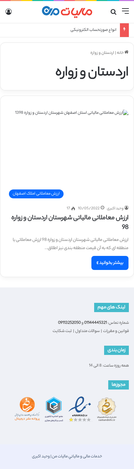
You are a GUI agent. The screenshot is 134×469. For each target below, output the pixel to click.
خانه (120, 53)
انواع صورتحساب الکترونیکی (93, 30)
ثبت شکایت (62, 331)
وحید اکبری (115, 209)
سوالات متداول (87, 331)
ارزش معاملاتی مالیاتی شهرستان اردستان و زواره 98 (70, 223)
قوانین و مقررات (116, 331)
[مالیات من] (67, 12)
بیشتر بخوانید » (110, 263)
